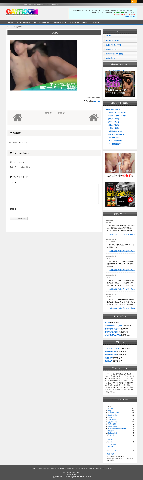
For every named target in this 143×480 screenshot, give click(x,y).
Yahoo (110, 417)
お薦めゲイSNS (111, 49)
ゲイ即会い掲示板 (114, 137)
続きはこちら (110, 454)
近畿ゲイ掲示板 (113, 125)
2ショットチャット (23, 22)
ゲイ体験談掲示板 (114, 144)
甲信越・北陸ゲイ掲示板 (117, 116)
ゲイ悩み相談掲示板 (115, 141)
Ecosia (110, 442)
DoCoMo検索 (112, 433)
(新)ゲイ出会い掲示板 (41, 22)
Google (110, 408)
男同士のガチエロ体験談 (78, 22)
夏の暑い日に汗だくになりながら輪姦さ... (122, 234)
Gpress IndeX (113, 444)
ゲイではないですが (112, 329)
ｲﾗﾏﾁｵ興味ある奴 (111, 351)
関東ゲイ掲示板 (113, 119)
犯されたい (109, 358)
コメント (13, 182)
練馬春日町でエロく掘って (114, 325)
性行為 (107, 322)
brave (110, 440)
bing (109, 411)
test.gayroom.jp (73, 477)
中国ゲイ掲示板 (113, 128)
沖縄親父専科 (112, 426)
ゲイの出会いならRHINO (115, 70)
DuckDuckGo (112, 415)
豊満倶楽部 (112, 424)
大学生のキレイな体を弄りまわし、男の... (122, 251)
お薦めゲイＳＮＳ (60, 22)
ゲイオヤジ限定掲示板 (116, 134)
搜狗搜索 (111, 431)
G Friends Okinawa (114, 451)
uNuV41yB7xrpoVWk (113, 335)
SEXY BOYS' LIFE (114, 413)
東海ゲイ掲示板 (113, 122)
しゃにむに (112, 437)
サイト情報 (95, 22)
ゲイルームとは (130, 17)
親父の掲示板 (112, 422)
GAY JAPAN (112, 419)
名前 (54, 209)
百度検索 (111, 435)
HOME (10, 22)
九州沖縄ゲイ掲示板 (115, 131)
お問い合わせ (111, 58)
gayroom (96, 101)
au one (110, 446)
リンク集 (109, 468)
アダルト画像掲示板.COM (117, 428)
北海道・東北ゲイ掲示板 (117, 112)
